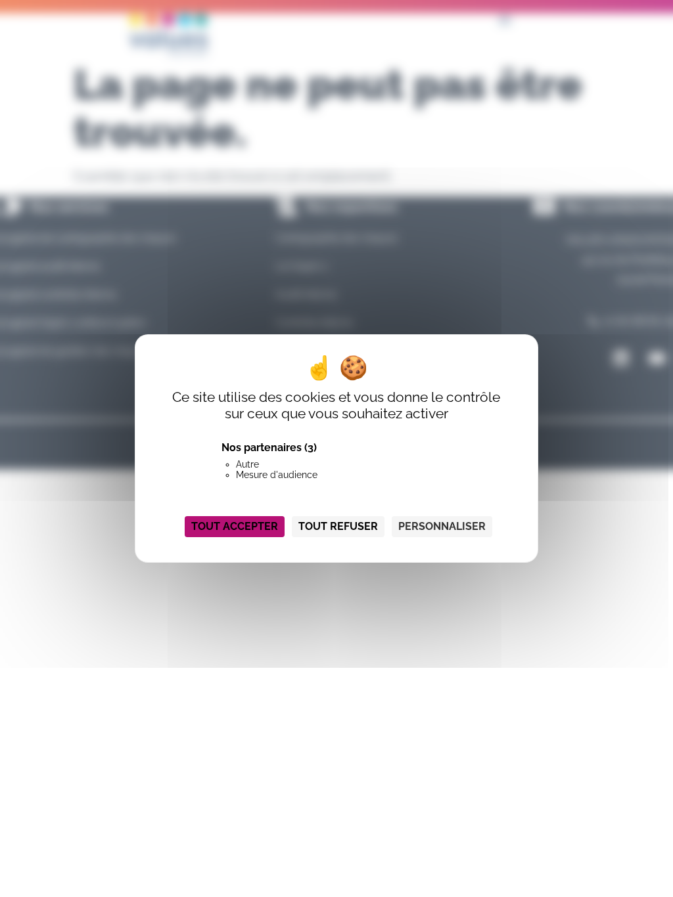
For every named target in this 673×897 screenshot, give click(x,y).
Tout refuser (338, 526)
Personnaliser (442, 526)
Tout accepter (234, 526)
